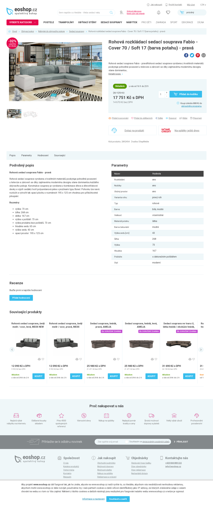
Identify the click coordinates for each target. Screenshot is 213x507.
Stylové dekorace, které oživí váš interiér (136, 12)
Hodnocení (43, 155)
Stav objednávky (138, 466)
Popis (12, 155)
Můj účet (191, 5)
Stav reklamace (138, 470)
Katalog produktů (71, 466)
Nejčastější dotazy (139, 473)
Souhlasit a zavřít (118, 499)
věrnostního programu (191, 106)
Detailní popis (115, 74)
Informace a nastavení (93, 499)
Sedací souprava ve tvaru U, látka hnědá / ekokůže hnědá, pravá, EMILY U (179, 327)
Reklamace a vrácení (106, 477)
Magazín (67, 477)
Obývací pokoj (27, 31)
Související (59, 155)
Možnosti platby (104, 470)
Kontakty (67, 473)
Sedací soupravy (76, 31)
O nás (66, 463)
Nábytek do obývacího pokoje (51, 31)
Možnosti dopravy (105, 466)
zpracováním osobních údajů (155, 441)
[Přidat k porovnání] (39, 359)
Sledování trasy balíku (141, 463)
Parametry (26, 155)
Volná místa (68, 470)
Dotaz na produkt (134, 130)
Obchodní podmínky (106, 463)
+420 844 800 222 (173, 463)
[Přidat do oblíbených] (43, 359)
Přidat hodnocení (21, 298)
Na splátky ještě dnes (187, 130)
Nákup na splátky (105, 473)
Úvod (14, 31)
